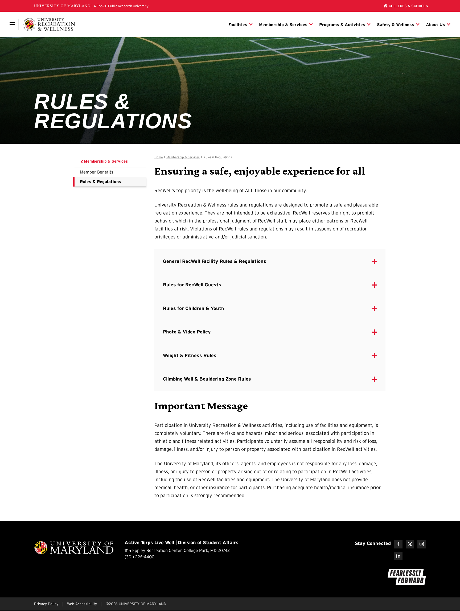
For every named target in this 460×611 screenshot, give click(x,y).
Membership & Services (106, 161)
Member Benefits (96, 172)
